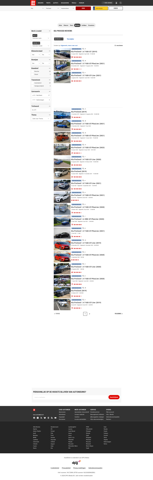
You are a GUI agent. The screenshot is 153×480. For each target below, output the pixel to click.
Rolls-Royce (89, 446)
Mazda (70, 442)
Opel (87, 435)
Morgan (88, 431)
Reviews (77, 25)
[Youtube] (56, 418)
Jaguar (53, 444)
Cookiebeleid (55, 468)
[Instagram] (38, 418)
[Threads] (49, 418)
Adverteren (62, 414)
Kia (52, 448)
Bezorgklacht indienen (97, 414)
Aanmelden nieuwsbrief (82, 412)
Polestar (88, 439)
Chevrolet (36, 442)
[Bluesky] (45, 418)
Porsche (88, 442)
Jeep (52, 446)
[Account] (117, 3)
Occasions (65, 3)
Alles (60, 25)
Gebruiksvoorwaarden (112, 417)
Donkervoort (54, 427)
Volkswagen (107, 442)
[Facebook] (35, 418)
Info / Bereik (110, 414)
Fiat (52, 433)
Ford (52, 435)
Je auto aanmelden (80, 419)
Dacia (34, 448)
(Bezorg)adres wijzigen (97, 417)
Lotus (70, 435)
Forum (81, 3)
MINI (87, 427)
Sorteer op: (57, 45)
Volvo (105, 444)
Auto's (55, 3)
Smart (105, 431)
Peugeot (88, 437)
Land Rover (71, 431)
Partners (108, 419)
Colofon (77, 417)
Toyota (106, 439)
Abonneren (62, 412)
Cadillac (35, 439)
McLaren (70, 444)
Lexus (70, 433)
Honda (53, 437)
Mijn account (110, 412)
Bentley (35, 435)
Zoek (83, 8)
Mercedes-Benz (73, 446)
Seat (105, 427)
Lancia (70, 429)
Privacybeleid (66, 468)
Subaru (106, 433)
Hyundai (53, 439)
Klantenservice (94, 412)
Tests (48, 3)
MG (69, 448)
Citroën (35, 444)
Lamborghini (72, 427)
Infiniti (53, 442)
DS (51, 429)
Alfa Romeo (36, 427)
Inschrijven (114, 397)
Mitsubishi (89, 429)
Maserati (70, 439)
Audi (34, 433)
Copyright (62, 417)
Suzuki (106, 435)
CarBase (84, 25)
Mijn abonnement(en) (96, 419)
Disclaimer (62, 419)
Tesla (105, 437)
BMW (34, 437)
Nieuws (40, 3)
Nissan (88, 433)
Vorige (58, 313)
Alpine (35, 429)
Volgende (118, 313)
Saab (87, 448)
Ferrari (53, 431)
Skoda (105, 429)
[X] (42, 418)
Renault (88, 444)
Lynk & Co (71, 437)
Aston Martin (37, 431)
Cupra (35, 446)
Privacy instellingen (79, 468)
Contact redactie (79, 414)
